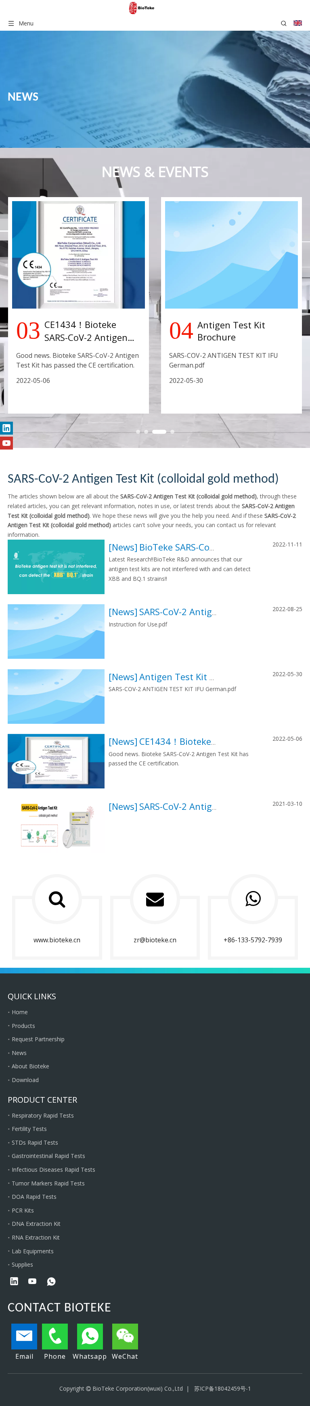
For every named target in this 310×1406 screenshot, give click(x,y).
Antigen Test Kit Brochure (193, 676)
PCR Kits (23, 1210)
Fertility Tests (29, 1129)
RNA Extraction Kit (36, 1237)
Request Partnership (38, 1039)
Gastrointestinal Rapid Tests (48, 1156)
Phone (55, 1356)
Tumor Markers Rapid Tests (48, 1183)
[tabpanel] (78, 305)
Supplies (22, 1264)
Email (24, 1356)
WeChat (125, 1356)
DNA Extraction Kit (36, 1223)
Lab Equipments (33, 1251)
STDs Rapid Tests (35, 1142)
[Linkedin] (6, 428)
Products (23, 1026)
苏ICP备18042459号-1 (222, 1388)
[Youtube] (6, 443)
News (123, 547)
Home (20, 1012)
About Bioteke (30, 1066)
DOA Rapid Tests (34, 1196)
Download (25, 1080)
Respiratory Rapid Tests (43, 1115)
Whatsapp (90, 1356)
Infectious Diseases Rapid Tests (53, 1169)
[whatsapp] (51, 1282)
